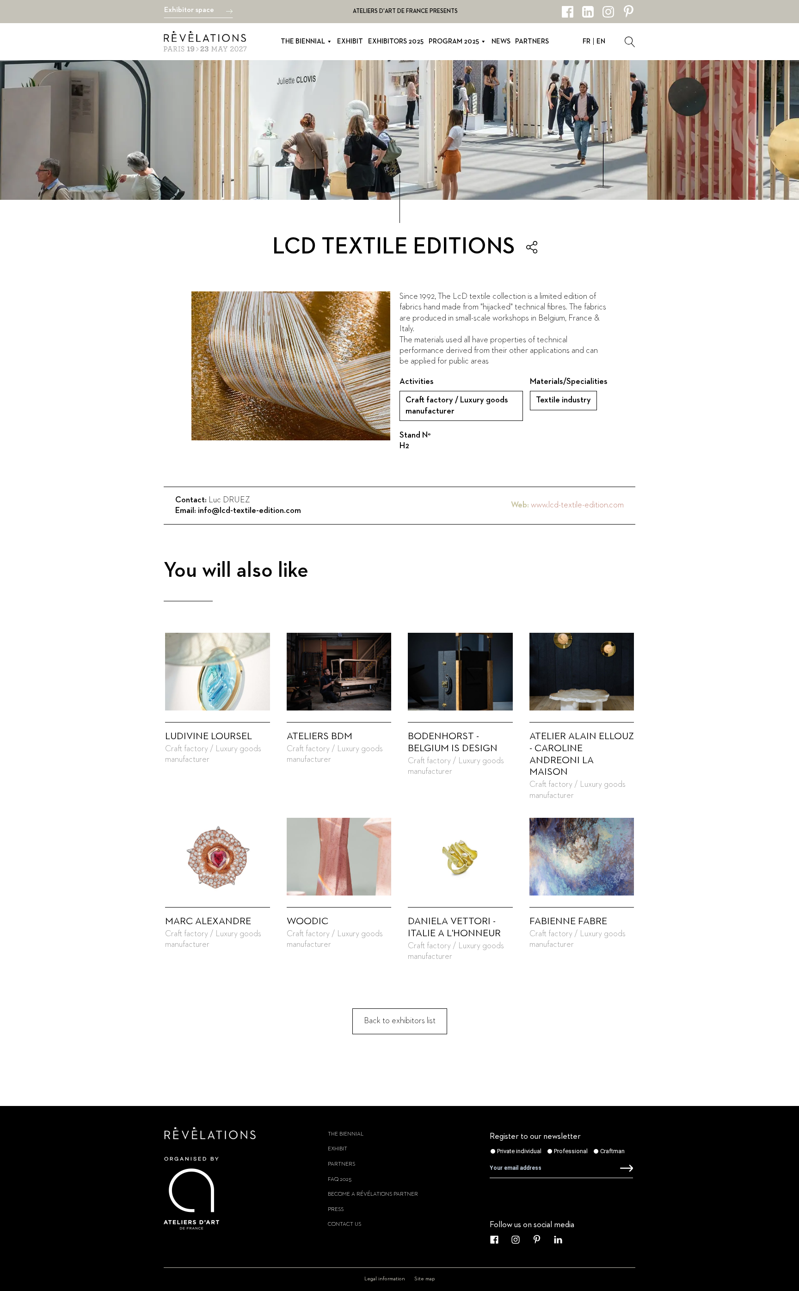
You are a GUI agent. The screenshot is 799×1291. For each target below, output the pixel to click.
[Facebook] (567, 12)
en (600, 41)
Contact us (344, 1224)
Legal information (384, 1279)
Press (336, 1209)
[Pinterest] (628, 12)
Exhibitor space (189, 10)
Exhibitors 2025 (396, 41)
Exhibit (350, 41)
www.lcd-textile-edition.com (577, 505)
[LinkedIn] (588, 12)
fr (586, 41)
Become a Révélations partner (373, 1194)
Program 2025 (454, 41)
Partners (532, 41)
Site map (424, 1279)
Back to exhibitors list (400, 1021)
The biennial (303, 41)
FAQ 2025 (339, 1179)
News (501, 41)
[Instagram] (608, 12)
